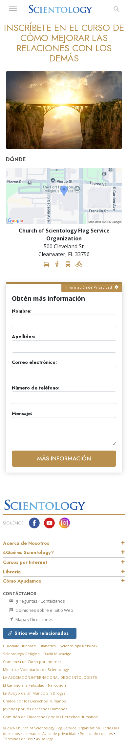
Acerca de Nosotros (26, 543)
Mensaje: (22, 413)
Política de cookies (96, 733)
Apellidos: (23, 337)
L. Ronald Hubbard (19, 645)
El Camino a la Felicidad (23, 685)
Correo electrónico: (34, 362)
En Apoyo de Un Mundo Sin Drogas (34, 693)
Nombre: (22, 311)
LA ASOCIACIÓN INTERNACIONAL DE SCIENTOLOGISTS (50, 677)
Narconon (57, 685)
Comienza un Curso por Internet (32, 661)
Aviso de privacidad (59, 733)
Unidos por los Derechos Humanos (34, 701)
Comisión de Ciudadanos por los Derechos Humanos (50, 716)
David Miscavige (57, 653)
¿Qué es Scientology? (28, 552)
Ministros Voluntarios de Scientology (36, 669)
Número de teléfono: (35, 388)
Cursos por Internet (25, 562)
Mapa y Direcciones (33, 619)
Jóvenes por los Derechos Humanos (35, 708)
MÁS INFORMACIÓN (64, 458)
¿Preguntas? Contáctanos (39, 601)
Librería (12, 571)
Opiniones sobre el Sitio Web (43, 610)
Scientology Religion (21, 653)
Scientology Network (78, 645)
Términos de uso (18, 738)
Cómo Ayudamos (22, 581)
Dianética (47, 645)
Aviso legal (45, 738)
